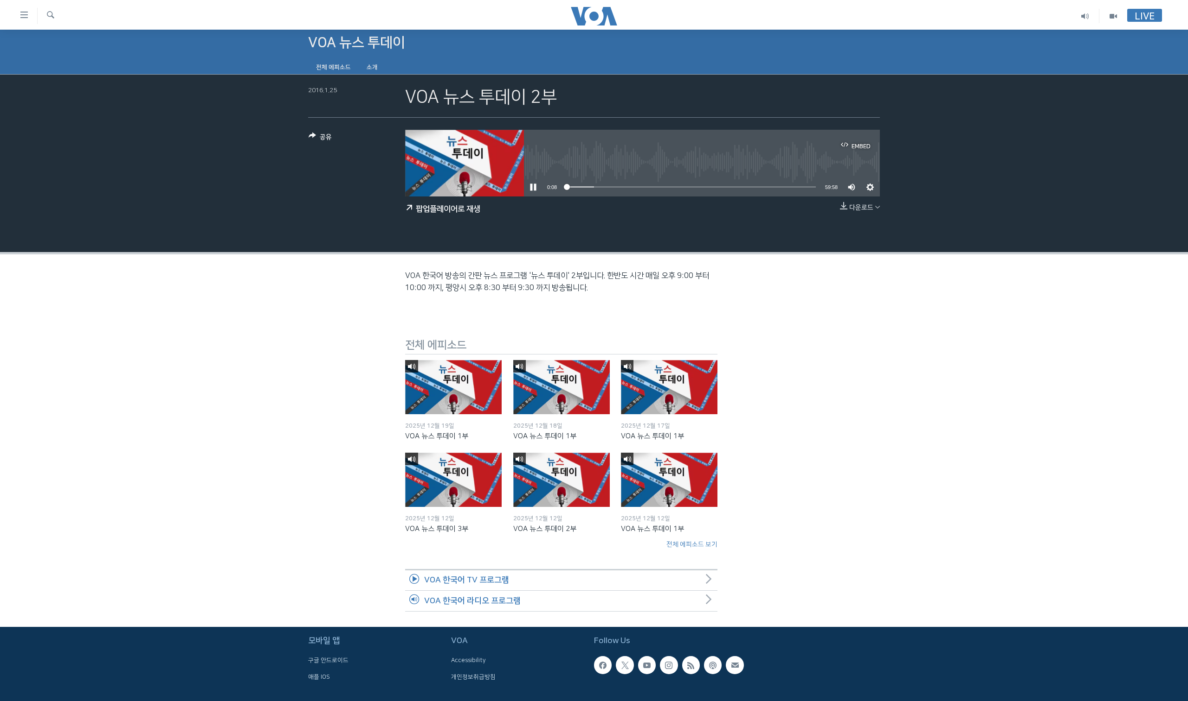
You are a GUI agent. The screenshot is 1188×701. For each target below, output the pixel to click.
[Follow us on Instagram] (669, 665)
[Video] (1113, 16)
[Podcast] (713, 665)
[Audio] (1085, 16)
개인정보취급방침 (473, 677)
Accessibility (468, 660)
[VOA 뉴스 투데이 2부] (561, 480)
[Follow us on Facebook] (603, 665)
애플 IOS (319, 677)
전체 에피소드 (333, 67)
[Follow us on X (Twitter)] (624, 665)
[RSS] (691, 665)
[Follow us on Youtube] (647, 665)
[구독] (734, 665)
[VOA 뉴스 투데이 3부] (453, 480)
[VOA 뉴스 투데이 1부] (453, 387)
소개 (372, 67)
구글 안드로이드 (328, 660)
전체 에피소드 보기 (691, 544)
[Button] (320, 139)
